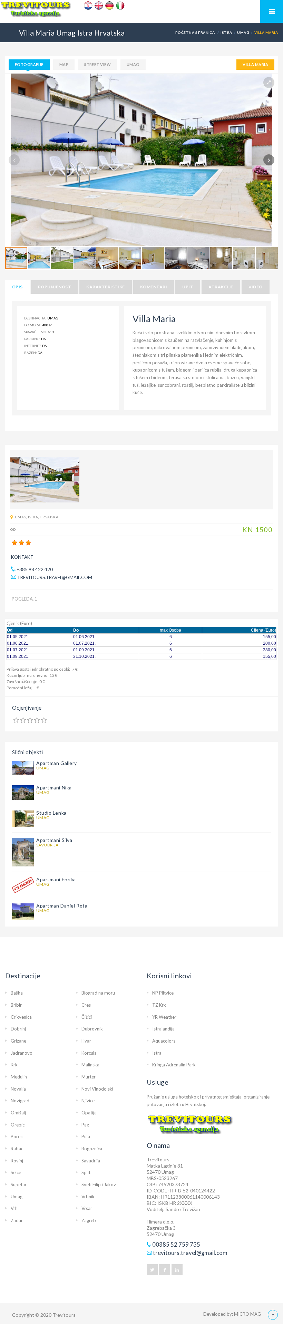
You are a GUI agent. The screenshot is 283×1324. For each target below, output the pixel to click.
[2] (21, 543)
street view (97, 64)
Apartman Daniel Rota (61, 906)
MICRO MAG (247, 1314)
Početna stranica (195, 32)
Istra (226, 32)
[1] (14, 543)
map (63, 64)
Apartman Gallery (56, 763)
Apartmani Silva (54, 840)
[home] (141, 12)
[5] (44, 720)
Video (255, 286)
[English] (99, 5)
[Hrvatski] (88, 5)
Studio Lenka (51, 813)
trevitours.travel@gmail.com (54, 577)
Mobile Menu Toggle (271, 11)
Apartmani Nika (54, 787)
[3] (28, 543)
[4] (37, 720)
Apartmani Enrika (56, 879)
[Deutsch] (109, 5)
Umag (243, 32)
